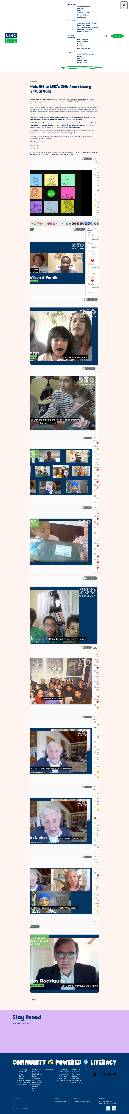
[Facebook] (109, 1076)
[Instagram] (104, 1076)
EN (107, 36)
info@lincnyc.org (60, 1101)
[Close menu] (124, 5)
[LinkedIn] (94, 1076)
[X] (99, 1076)
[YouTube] (114, 1076)
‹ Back (33, 1000)
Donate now (117, 36)
